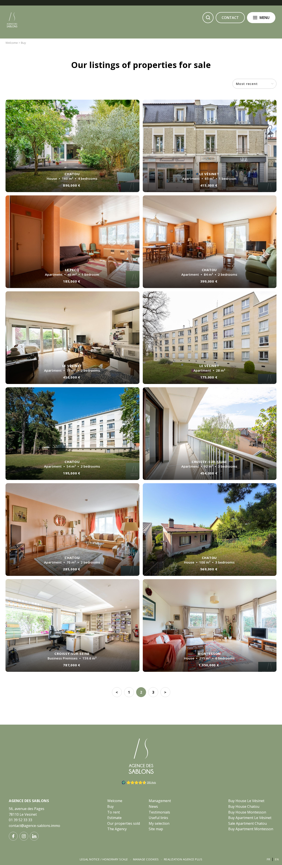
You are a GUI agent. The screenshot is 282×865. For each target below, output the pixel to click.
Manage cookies (146, 859)
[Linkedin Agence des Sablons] (34, 836)
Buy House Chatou (243, 806)
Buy (110, 806)
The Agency (117, 828)
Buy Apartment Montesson (250, 828)
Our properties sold (123, 823)
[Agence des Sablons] (12, 26)
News (153, 806)
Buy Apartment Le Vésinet (249, 817)
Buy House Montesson (247, 812)
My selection (159, 823)
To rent (113, 812)
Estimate (114, 817)
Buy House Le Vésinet (246, 800)
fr (268, 859)
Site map (156, 828)
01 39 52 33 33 (20, 819)
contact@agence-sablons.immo (34, 825)
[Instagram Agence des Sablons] (24, 836)
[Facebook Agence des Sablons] (13, 836)
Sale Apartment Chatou (247, 823)
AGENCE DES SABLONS (29, 800)
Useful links (158, 817)
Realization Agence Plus (183, 859)
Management (160, 800)
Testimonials (159, 812)
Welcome (114, 800)
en (277, 859)
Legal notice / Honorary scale (104, 859)
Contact (230, 17)
